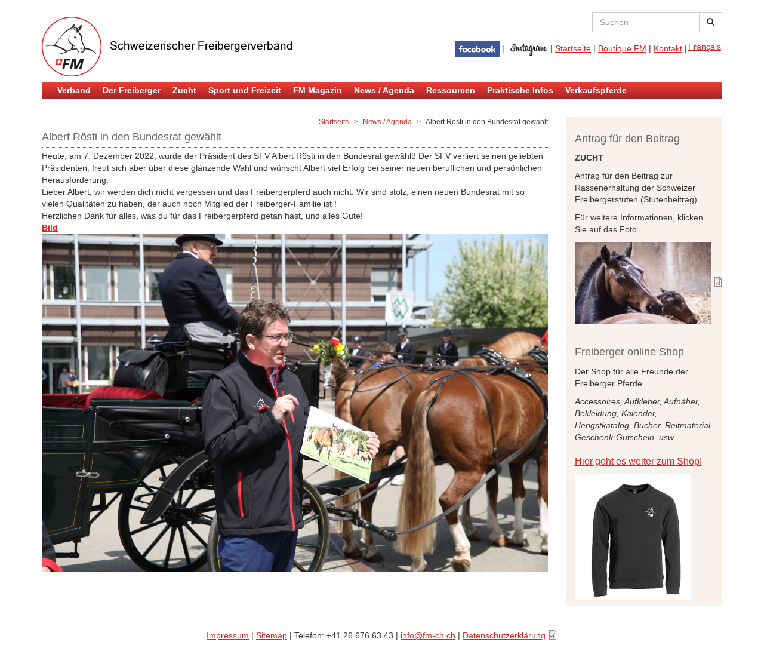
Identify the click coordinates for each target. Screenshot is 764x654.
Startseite (573, 48)
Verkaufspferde (596, 90)
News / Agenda (384, 90)
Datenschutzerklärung (504, 635)
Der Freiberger (132, 90)
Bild (66, 227)
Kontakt (668, 48)
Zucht (184, 90)
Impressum (228, 635)
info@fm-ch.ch (428, 635)
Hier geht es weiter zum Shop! (638, 461)
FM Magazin (317, 90)
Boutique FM (622, 48)
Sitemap (271, 635)
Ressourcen (450, 90)
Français (704, 46)
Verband (74, 90)
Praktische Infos (520, 90)
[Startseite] (185, 46)
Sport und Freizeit (244, 90)
